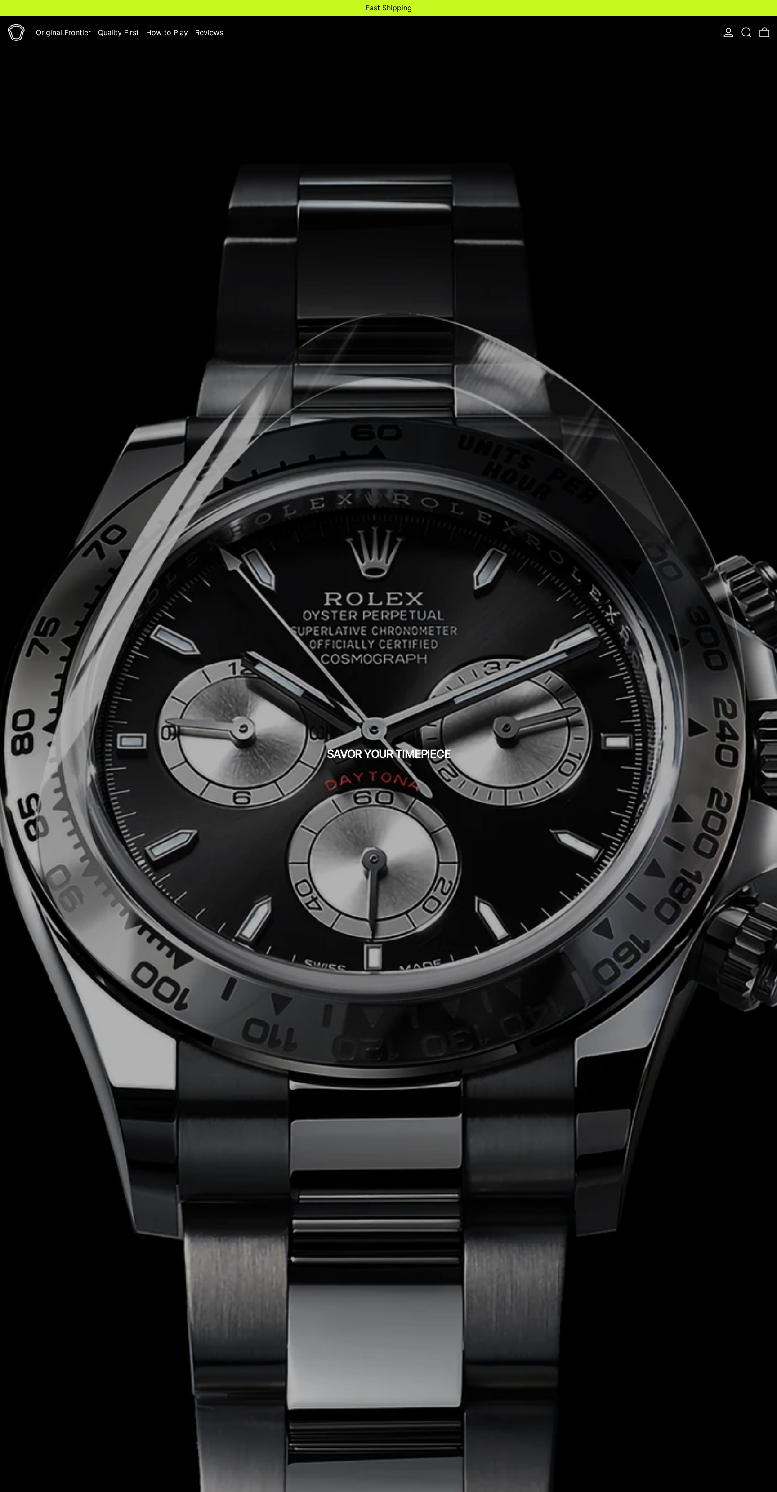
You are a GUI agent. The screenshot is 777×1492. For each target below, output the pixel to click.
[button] (746, 32)
